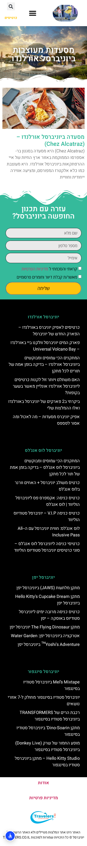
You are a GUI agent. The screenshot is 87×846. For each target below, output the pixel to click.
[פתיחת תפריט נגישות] (10, 835)
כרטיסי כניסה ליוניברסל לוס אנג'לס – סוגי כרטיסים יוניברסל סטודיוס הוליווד (47, 547)
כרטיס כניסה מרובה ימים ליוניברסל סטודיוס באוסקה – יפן (49, 615)
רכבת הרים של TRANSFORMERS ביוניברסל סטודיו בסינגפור (50, 715)
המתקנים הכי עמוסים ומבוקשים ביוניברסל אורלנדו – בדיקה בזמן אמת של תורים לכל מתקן (44, 364)
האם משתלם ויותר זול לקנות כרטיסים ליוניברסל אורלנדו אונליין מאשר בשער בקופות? (46, 386)
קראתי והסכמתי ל (49, 269)
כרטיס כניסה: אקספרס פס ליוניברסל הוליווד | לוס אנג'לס (47, 501)
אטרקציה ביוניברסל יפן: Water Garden (45, 636)
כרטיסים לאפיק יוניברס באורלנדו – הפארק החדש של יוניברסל (49, 330)
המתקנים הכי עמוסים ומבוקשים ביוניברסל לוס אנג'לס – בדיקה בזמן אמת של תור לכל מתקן (45, 467)
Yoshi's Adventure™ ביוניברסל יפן (49, 644)
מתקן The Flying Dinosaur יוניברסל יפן (45, 627)
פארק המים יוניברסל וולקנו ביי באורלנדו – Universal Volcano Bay (45, 345)
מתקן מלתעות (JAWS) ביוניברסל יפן (48, 588)
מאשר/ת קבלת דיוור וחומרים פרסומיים (47, 277)
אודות (43, 783)
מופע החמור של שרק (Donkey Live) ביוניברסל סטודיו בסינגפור (47, 746)
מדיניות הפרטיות (35, 269)
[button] (32, 13)
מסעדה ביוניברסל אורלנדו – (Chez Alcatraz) (50, 140)
